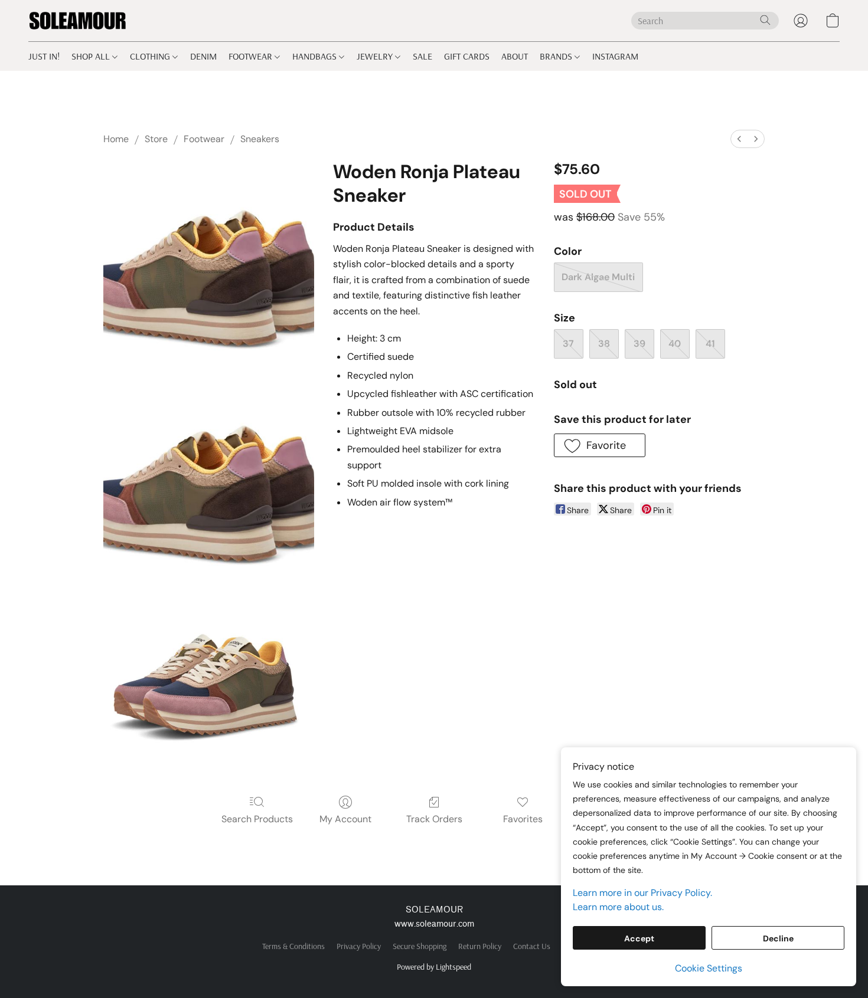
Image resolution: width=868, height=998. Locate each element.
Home (116, 139)
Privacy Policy (359, 946)
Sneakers (259, 139)
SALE (422, 56)
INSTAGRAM (615, 56)
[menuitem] (739, 138)
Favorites (523, 819)
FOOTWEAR (252, 56)
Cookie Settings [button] (708, 968)
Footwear (204, 139)
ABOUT (514, 56)
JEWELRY (376, 56)
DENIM (203, 56)
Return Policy (479, 946)
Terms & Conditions (293, 946)
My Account (345, 819)
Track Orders (434, 819)
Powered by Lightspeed (434, 966)
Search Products (257, 819)
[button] (77, 20)
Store (156, 139)
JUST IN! (44, 56)
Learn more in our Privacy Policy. (642, 893)
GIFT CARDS (467, 56)
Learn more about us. (618, 907)
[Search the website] (765, 20)
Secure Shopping (419, 946)
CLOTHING (151, 56)
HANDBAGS (315, 56)
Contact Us (531, 946)
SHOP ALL (91, 56)
